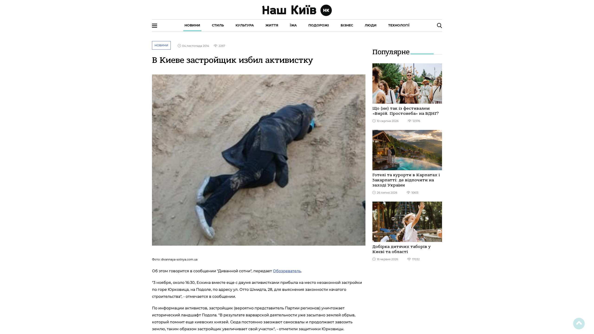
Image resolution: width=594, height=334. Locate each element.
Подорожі (318, 25)
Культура (245, 25)
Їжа (293, 25)
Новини (192, 25)
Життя (271, 25)
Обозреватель (287, 271)
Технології (399, 25)
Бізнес (347, 25)
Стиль (218, 25)
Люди (371, 25)
